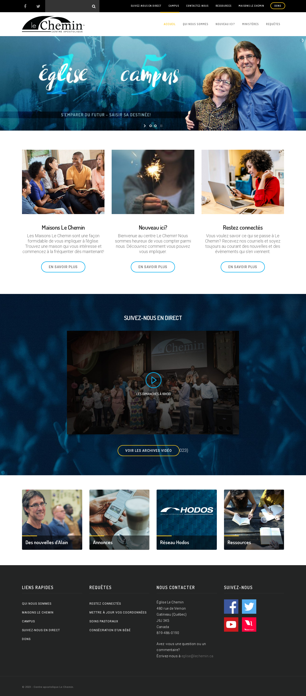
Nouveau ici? (225, 24)
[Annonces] (119, 519)
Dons (277, 5)
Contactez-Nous (197, 5)
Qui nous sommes (195, 24)
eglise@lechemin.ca (197, 656)
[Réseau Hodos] (187, 519)
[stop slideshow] (161, 125)
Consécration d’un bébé (110, 630)
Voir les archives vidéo (148, 451)
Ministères (250, 24)
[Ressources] (254, 519)
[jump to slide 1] (150, 125)
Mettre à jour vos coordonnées (118, 612)
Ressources (223, 5)
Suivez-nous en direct (146, 5)
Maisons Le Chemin (251, 5)
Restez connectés (105, 603)
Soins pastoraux (103, 621)
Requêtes (273, 24)
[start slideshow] (145, 125)
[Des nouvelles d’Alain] (52, 519)
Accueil (170, 24)
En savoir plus (63, 267)
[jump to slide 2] (155, 125)
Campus (174, 5)
